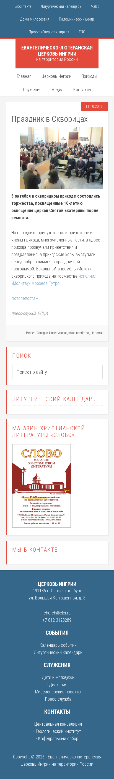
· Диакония (57, 684)
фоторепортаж (24, 298)
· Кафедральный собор (57, 738)
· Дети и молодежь (57, 677)
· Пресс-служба (57, 699)
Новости (97, 333)
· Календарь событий (57, 645)
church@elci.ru (57, 613)
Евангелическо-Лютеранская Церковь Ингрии (57, 51)
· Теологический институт (57, 731)
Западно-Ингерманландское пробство (63, 333)
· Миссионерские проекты (57, 692)
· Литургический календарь (57, 652)
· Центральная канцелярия (57, 724)
